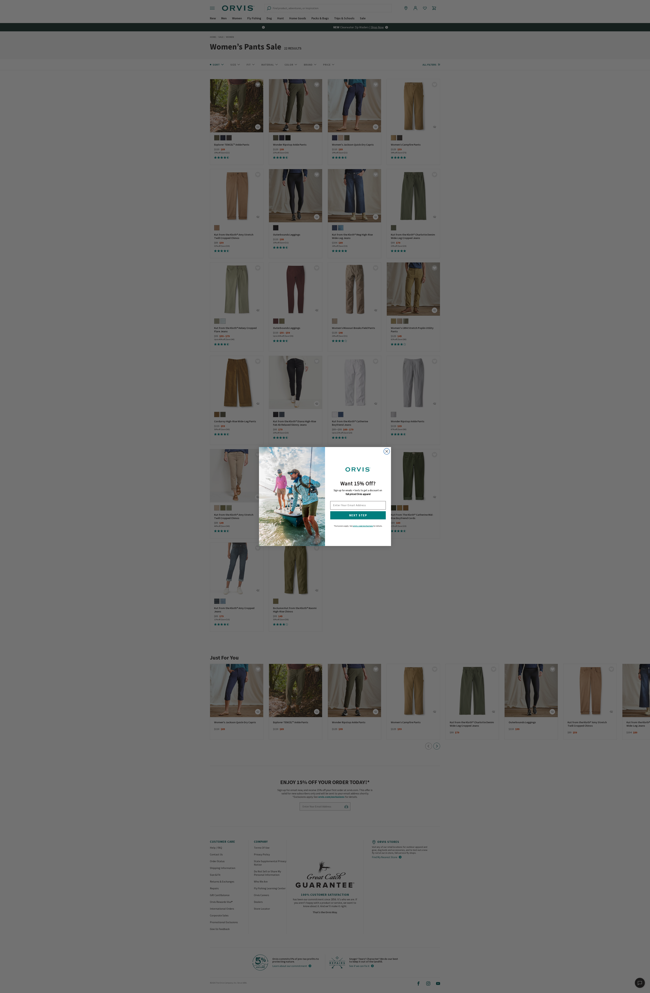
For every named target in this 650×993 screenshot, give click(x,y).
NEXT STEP (358, 515)
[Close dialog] (387, 451)
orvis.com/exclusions (363, 526)
